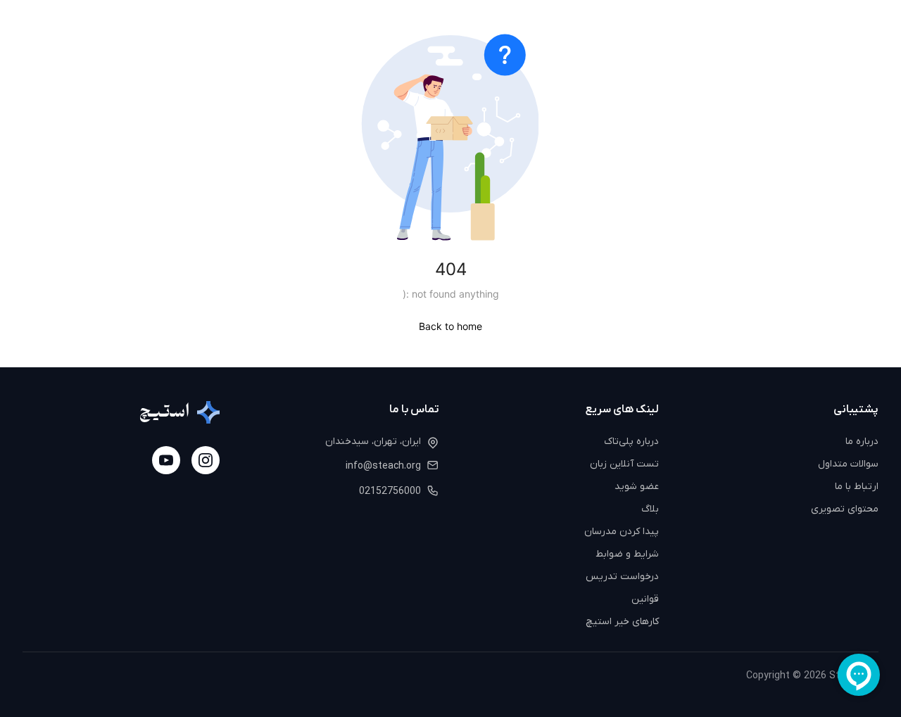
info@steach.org (383, 466)
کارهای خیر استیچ (622, 621)
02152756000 (390, 491)
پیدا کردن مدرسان (621, 531)
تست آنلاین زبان (624, 464)
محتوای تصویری (844, 509)
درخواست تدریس (622, 576)
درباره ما (861, 441)
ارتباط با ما (856, 486)
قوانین (645, 599)
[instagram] (205, 460)
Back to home (450, 326)
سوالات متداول (848, 464)
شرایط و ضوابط (627, 554)
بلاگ (650, 509)
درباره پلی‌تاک (631, 441)
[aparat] (166, 460)
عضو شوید (637, 486)
